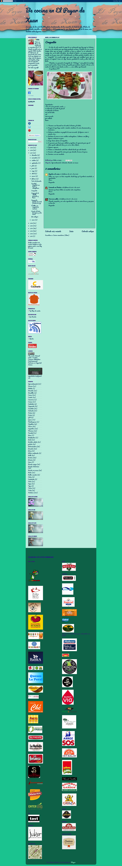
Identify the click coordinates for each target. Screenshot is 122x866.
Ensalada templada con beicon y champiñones (35, 185)
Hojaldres (31, 424)
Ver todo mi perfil (33, 68)
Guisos (30, 420)
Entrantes (64, 163)
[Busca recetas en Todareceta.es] (34, 311)
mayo (33, 171)
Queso (30, 462)
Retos (30, 472)
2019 (31, 148)
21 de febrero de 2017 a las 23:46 (68, 199)
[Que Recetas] (32, 317)
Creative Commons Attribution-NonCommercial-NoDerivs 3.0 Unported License (34, 361)
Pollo (29, 455)
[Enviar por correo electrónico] (66, 160)
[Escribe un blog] (67, 160)
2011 (31, 236)
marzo (34, 176)
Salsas (30, 477)
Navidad (30, 433)
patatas (30, 444)
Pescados (30, 449)
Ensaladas (31, 408)
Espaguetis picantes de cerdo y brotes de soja (36, 201)
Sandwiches (31, 479)
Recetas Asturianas (33, 466)
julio (33, 166)
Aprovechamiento (56, 163)
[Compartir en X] (69, 160)
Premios (30, 460)
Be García (30, 91)
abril (33, 173)
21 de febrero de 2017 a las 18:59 (69, 174)
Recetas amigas (32, 464)
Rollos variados (32, 475)
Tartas (30, 488)
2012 (31, 234)
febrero (34, 179)
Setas (29, 481)
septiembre (35, 163)
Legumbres (31, 429)
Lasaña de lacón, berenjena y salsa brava (36, 212)
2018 (31, 150)
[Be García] (29, 93)
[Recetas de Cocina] (33, 275)
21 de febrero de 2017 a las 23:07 (71, 187)
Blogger (73, 862)
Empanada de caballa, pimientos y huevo (35, 195)
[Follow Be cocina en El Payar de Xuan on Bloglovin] (34, 136)
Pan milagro (34, 217)
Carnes (30, 395)
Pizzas (30, 451)
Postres (30, 458)
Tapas (29, 486)
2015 (31, 226)
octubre (34, 160)
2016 (31, 223)
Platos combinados (33, 453)
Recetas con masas (73, 163)
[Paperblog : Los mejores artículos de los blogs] (31, 262)
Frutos (30, 415)
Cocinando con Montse (55, 187)
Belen (37, 39)
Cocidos (30, 397)
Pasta (29, 440)
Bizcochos (31, 391)
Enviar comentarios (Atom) (61, 235)
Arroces (30, 386)
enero (33, 220)
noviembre (35, 158)
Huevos (30, 426)
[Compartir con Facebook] (70, 160)
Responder (52, 182)
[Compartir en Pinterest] (71, 160)
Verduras (30, 493)
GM (29, 417)
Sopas (29, 484)
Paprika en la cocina (54, 174)
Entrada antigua (88, 231)
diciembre (34, 155)
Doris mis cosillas (53, 199)
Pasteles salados (32, 442)
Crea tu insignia (30, 95)
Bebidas (30, 388)
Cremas (30, 402)
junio (33, 168)
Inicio (71, 231)
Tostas (30, 490)
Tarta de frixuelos (36, 181)
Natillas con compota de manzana (35, 207)
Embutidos (31, 404)
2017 (31, 153)
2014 (31, 228)
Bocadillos (31, 393)
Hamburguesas (32, 422)
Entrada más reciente (53, 231)
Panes (29, 435)
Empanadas (31, 406)
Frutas (30, 413)
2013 (31, 231)
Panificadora (31, 437)
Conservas (31, 400)
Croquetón (34, 191)
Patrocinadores (32, 446)
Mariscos (31, 431)
